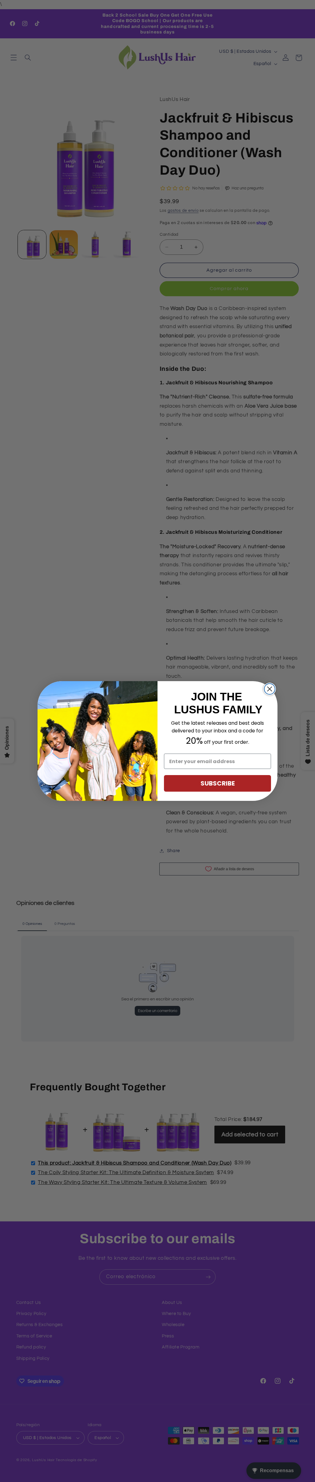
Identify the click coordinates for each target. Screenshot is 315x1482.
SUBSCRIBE (218, 783)
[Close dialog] (269, 689)
